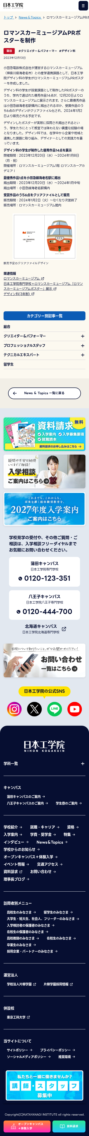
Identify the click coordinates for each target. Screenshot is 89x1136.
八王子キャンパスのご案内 (26, 803)
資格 (71, 827)
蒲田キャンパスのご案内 (24, 796)
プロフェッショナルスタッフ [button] (24, 345)
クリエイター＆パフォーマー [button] (25, 336)
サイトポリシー (18, 1050)
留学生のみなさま (57, 912)
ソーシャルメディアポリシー (27, 1056)
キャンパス (12, 787)
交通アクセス (48, 864)
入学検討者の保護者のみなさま (29, 925)
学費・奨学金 (41, 834)
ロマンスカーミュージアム (22, 278)
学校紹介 (11, 827)
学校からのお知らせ (20, 849)
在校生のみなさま (60, 938)
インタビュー (14, 842)
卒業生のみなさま (20, 945)
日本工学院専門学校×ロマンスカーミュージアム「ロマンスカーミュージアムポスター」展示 (43, 286)
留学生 (9, 364)
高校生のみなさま (20, 912)
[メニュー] (83, 5)
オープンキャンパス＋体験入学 (29, 857)
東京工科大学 (17, 1017)
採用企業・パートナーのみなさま (30, 951)
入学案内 (11, 834)
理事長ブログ (15, 879)
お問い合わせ (41, 871)
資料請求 (11, 871)
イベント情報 (15, 864)
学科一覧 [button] (11, 763)
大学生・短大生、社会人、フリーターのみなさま (41, 918)
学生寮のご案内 (67, 803)
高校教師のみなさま (21, 938)
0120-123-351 (47, 578)
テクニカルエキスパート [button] (21, 355)
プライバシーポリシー (56, 1050)
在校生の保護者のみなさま (26, 931)
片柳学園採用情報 (57, 984)
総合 (7, 327)
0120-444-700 (47, 611)
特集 (68, 834)
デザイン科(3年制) (17, 294)
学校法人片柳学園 (20, 984)
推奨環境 (65, 1056)
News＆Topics (50, 842)
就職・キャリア (43, 827)
